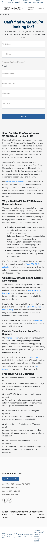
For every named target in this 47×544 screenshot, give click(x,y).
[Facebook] (4, 500)
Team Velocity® (39, 532)
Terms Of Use (15, 535)
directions (38, 320)
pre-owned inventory (15, 181)
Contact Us (12, 479)
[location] (46, 2)
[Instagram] (9, 500)
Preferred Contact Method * (13, 62)
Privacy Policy (9, 535)
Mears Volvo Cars (4, 535)
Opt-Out (31, 535)
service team (33, 357)
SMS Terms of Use (41, 514)
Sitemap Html (20, 535)
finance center (12, 338)
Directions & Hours (22, 513)
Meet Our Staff (5, 514)
